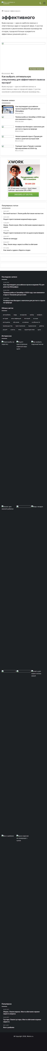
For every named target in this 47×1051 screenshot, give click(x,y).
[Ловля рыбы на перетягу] (9, 423)
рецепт (5, 329)
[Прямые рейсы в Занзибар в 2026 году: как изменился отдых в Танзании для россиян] (8, 120)
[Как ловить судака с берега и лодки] (9, 675)
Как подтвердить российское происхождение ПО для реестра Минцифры (27, 108)
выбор (32, 315)
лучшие (35, 318)
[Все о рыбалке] (9, 917)
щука (39, 329)
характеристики (29, 329)
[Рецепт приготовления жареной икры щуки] (23, 423)
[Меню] (44, 3)
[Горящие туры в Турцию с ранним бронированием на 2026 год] (8, 149)
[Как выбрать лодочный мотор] (38, 423)
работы (41, 326)
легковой (27, 318)
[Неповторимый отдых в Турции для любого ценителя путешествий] (8, 139)
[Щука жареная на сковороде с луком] (23, 917)
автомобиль (7, 315)
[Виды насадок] (38, 509)
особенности (36, 322)
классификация (16, 318)
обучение (16, 322)
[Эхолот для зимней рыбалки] (9, 587)
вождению (23, 315)
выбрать (39, 315)
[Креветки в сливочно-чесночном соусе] (23, 752)
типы (19, 329)
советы (12, 329)
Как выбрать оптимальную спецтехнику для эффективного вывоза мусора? (23, 79)
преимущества (7, 326)
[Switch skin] (40, 3)
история (5, 318)
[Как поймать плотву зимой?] (38, 752)
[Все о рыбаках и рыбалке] (10, 3)
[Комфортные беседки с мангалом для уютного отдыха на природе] (8, 130)
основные (25, 322)
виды (15, 315)
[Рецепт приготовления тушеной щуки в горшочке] (23, 587)
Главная (6, 11)
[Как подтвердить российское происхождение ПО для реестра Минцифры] (8, 109)
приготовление (20, 326)
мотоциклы (6, 322)
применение (32, 326)
